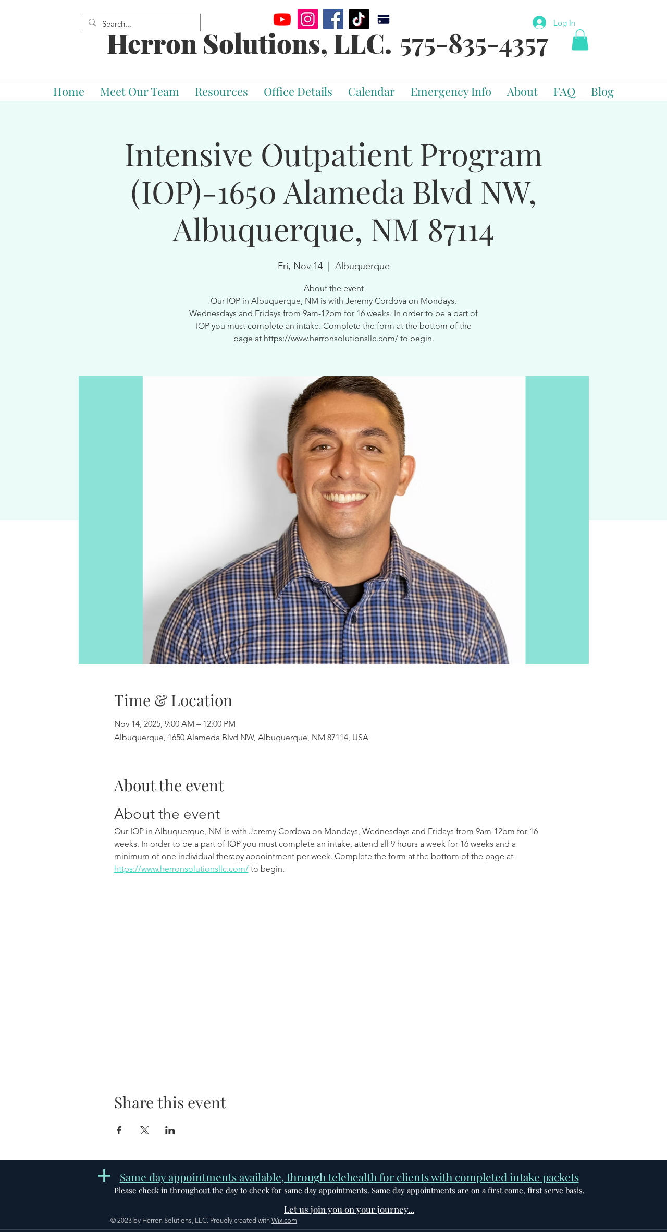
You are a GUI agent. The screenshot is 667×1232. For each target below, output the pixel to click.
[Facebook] (333, 19)
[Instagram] (308, 19)
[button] (580, 40)
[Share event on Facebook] (119, 1130)
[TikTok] (359, 19)
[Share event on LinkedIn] (170, 1130)
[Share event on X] (145, 1130)
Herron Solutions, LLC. (249, 43)
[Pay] (383, 19)
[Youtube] (282, 19)
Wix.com (284, 1220)
